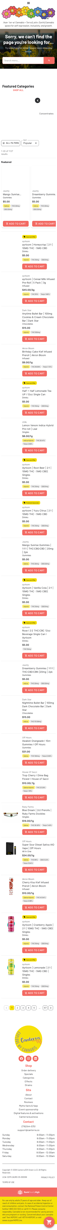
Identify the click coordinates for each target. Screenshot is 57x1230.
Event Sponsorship (28, 1109)
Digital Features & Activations (28, 1113)
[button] (16, 197)
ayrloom (26, 241)
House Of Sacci (29, 772)
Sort (25, 140)
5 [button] (34, 1007)
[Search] (49, 60)
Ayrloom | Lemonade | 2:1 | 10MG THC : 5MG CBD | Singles (37, 971)
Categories (28, 1077)
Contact (28, 1098)
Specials (28, 1074)
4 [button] (28, 1007)
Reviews (28, 1102)
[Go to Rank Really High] (28, 1192)
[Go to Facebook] (21, 1058)
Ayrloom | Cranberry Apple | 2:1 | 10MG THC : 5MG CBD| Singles (37, 928)
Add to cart (17, 223)
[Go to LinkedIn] (35, 1058)
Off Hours (26, 737)
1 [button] (11, 1007)
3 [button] (23, 1007)
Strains (28, 1085)
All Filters (12, 143)
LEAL (24, 422)
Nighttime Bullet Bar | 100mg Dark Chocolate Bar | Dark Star (38, 706)
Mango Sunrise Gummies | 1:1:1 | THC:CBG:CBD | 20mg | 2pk (37, 549)
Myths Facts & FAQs (28, 1105)
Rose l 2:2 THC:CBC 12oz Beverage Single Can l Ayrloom (36, 634)
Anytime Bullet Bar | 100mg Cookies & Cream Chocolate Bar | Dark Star (38, 317)
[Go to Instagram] (28, 1058)
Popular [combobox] (27, 143)
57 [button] (45, 1007)
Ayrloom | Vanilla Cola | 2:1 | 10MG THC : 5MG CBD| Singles (37, 591)
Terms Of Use (8, 1182)
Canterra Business (28, 1116)
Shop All (18, 90)
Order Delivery (28, 1070)
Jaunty (6, 191)
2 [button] (17, 1007)
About (28, 1094)
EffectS (28, 1081)
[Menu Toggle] (28, 2)
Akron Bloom (28, 348)
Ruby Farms (28, 807)
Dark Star (26, 310)
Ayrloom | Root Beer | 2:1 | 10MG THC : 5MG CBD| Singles (36, 471)
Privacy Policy (48, 1177)
